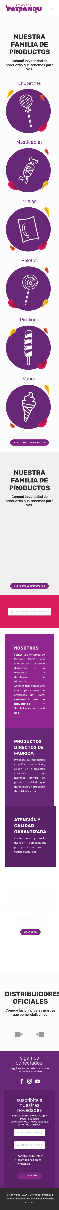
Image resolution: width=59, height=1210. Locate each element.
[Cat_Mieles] (28, 207)
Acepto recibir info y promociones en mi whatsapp (30, 1160)
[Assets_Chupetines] (28, 89)
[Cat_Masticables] (28, 148)
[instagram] (29, 1081)
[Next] (41, 1034)
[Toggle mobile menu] (52, 7)
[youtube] (37, 1081)
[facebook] (21, 1081)
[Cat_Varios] (28, 385)
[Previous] (17, 1034)
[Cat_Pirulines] (28, 325)
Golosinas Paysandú (40, 1194)
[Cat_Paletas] (28, 266)
